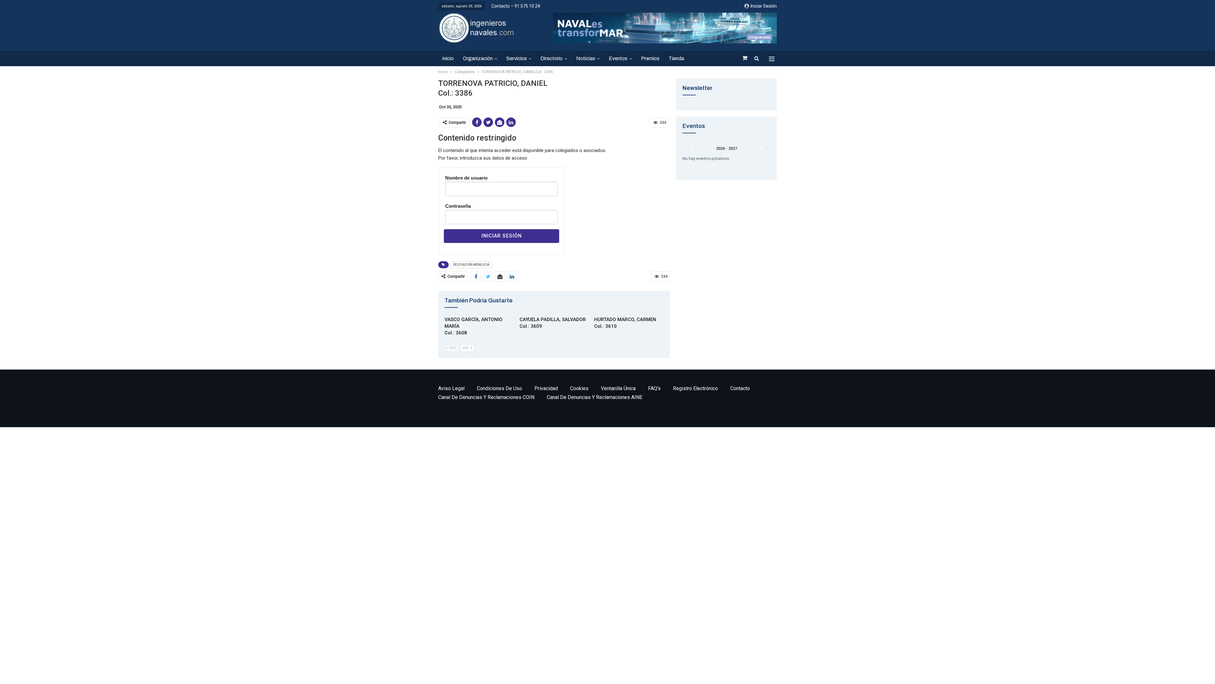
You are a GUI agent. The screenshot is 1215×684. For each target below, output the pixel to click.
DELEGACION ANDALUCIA (471, 264)
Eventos (618, 58)
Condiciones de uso (499, 388)
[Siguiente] (761, 148)
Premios (650, 58)
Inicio (448, 58)
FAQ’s (654, 388)
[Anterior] (691, 148)
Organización (478, 58)
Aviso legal (451, 388)
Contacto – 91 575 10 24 (515, 6)
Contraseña (458, 206)
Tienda (676, 58)
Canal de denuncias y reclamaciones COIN (486, 397)
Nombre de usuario (466, 177)
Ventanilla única (618, 388)
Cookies (579, 388)
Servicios (516, 58)
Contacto (740, 388)
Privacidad (546, 388)
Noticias (585, 58)
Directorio (551, 58)
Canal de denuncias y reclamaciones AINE (594, 397)
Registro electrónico (695, 388)
